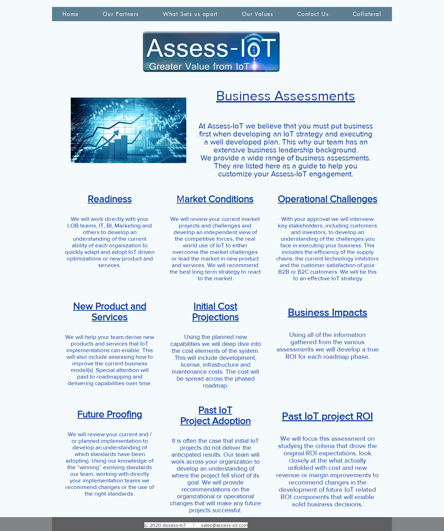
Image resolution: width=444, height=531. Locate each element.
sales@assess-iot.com (224, 525)
